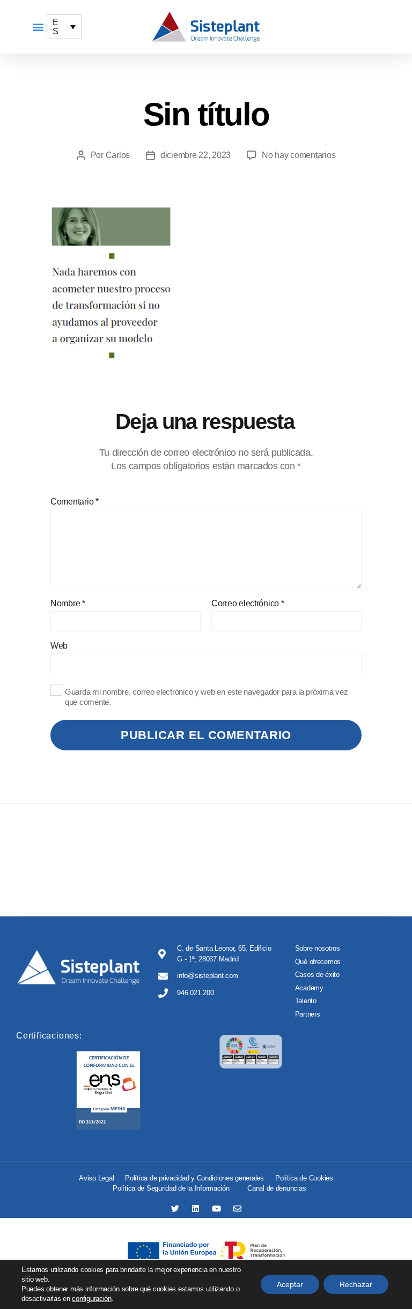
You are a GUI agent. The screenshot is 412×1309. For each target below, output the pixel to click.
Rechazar (356, 1284)
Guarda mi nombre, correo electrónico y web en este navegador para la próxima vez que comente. (206, 696)
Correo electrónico (247, 603)
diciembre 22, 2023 (195, 155)
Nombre (67, 603)
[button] (38, 27)
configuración (92, 1299)
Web (59, 645)
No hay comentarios (298, 155)
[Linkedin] (196, 1209)
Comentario (74, 501)
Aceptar (290, 1284)
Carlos (118, 155)
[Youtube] (216, 1209)
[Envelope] (237, 1209)
